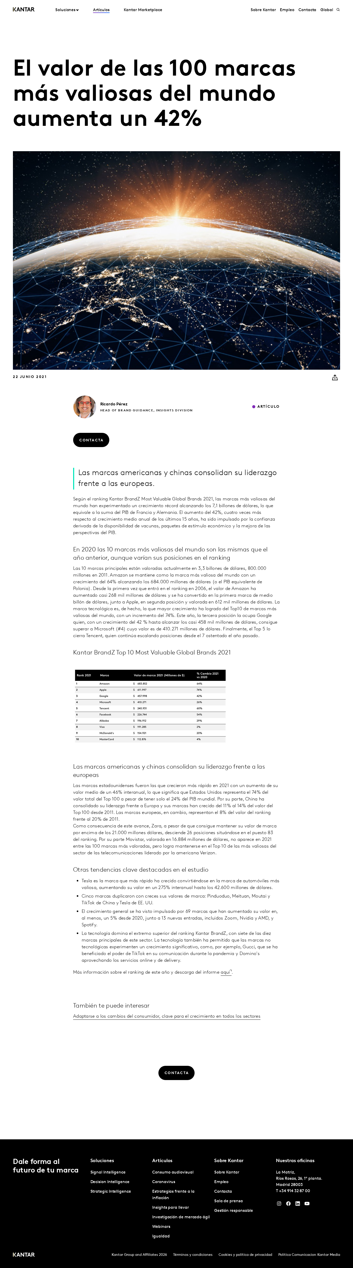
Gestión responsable (233, 1211)
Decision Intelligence (109, 1182)
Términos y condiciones (192, 1255)
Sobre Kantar (263, 10)
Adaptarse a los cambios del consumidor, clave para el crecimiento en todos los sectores (166, 1016)
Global (326, 10)
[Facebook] (288, 1204)
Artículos (101, 10)
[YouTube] (307, 1204)
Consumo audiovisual (172, 1172)
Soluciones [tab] (65, 10)
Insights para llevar (170, 1208)
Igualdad (161, 1236)
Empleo (287, 10)
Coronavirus (163, 1182)
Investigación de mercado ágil (181, 1217)
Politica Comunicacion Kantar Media (309, 1255)
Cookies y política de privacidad (245, 1255)
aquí (225, 972)
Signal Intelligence (108, 1172)
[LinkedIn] (298, 1204)
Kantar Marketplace (143, 10)
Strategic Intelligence (110, 1192)
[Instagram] (279, 1204)
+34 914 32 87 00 (294, 1191)
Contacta (307, 10)
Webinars (161, 1227)
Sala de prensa (228, 1201)
